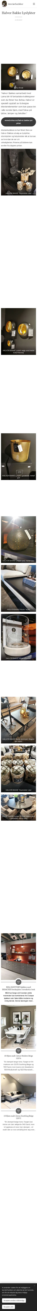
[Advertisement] (18, 42)
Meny (34, 4)
